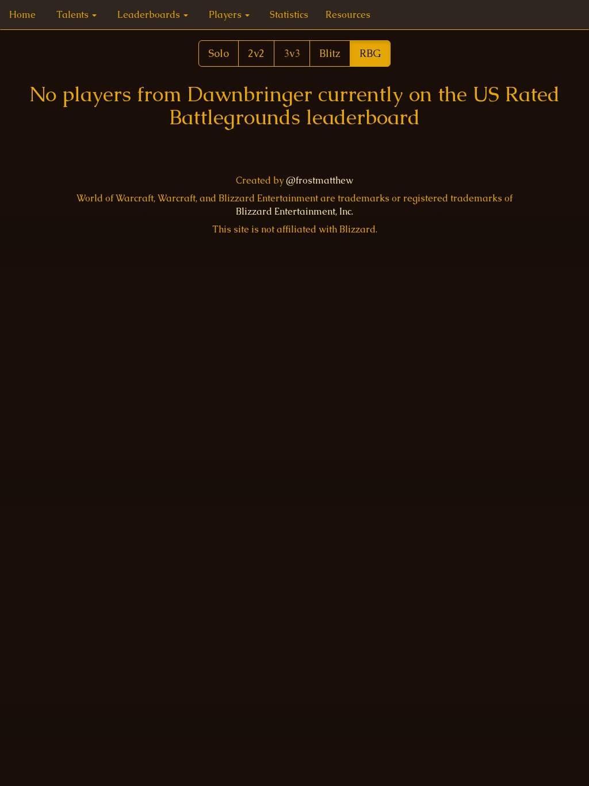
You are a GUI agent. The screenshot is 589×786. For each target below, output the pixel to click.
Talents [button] (73, 15)
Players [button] (226, 15)
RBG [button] (370, 53)
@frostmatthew (319, 180)
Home (22, 15)
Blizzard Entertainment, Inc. (294, 211)
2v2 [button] (256, 53)
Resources (348, 15)
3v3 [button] (292, 53)
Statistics (289, 15)
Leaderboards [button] (149, 15)
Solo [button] (218, 53)
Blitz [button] (330, 53)
